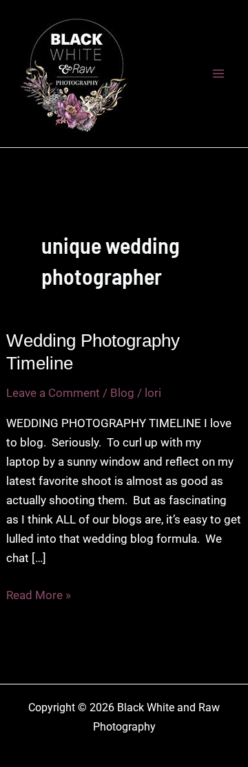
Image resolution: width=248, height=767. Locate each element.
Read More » (38, 596)
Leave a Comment (53, 393)
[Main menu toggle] (219, 73)
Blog (122, 393)
